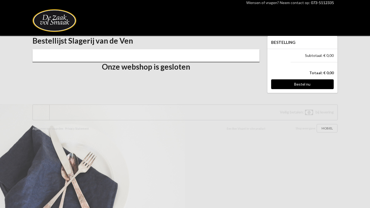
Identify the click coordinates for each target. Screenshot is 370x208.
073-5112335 (322, 2)
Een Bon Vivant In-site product (246, 128)
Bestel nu (302, 84)
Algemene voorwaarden (48, 128)
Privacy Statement (77, 128)
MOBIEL (327, 128)
